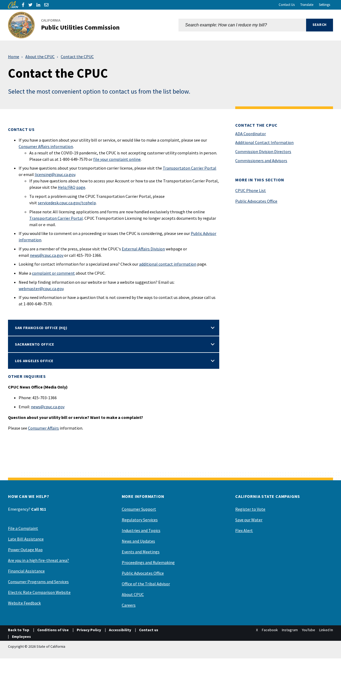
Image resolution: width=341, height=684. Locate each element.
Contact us (148, 629)
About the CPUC (40, 56)
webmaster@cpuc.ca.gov (41, 288)
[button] (319, 25)
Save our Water (248, 519)
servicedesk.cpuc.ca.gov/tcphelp (67, 202)
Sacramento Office (34, 344)
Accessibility (120, 629)
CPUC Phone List (250, 190)
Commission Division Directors (263, 151)
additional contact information (167, 264)
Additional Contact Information (264, 142)
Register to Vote (250, 509)
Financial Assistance (26, 571)
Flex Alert (244, 530)
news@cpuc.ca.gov (46, 255)
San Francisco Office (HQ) (41, 327)
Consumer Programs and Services (38, 581)
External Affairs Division (143, 248)
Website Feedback (24, 603)
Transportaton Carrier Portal (189, 168)
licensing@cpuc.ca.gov (55, 174)
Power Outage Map (25, 549)
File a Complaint (23, 528)
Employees (21, 636)
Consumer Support (139, 509)
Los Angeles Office (34, 360)
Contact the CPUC (77, 56)
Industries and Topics (141, 530)
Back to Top (18, 629)
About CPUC (133, 594)
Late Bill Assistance (26, 539)
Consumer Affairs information (46, 146)
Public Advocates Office (256, 201)
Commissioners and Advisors (261, 160)
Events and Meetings (141, 551)
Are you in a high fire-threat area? (38, 560)
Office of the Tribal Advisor (146, 583)
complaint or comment (53, 273)
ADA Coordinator (250, 133)
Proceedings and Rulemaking (148, 562)
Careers (129, 605)
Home (13, 56)
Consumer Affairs (43, 428)
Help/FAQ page (71, 187)
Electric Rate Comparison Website (39, 592)
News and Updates (138, 541)
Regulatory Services (140, 519)
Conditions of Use (53, 629)
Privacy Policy (89, 629)
